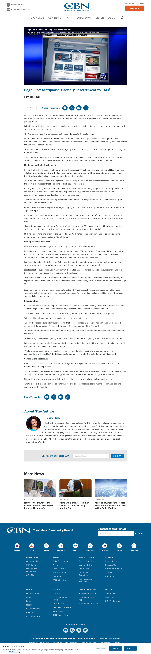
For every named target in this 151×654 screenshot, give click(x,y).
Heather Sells (32, 97)
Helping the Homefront (31, 570)
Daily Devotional (60, 561)
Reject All (115, 648)
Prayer (55, 565)
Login (142, 3)
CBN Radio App (112, 601)
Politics (29, 612)
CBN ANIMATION (87, 589)
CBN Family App (60, 615)
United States (32, 593)
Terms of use (33, 643)
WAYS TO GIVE (86, 557)
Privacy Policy (45, 643)
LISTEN (100, 17)
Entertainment (33, 608)
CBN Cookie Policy (71, 643)
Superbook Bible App (86, 598)
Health (29, 605)
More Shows (58, 611)
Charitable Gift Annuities (86, 573)
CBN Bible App (59, 580)
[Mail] (79, 108)
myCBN (117, 643)
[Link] (86, 108)
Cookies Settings (106, 643)
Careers (108, 572)
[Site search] (122, 18)
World (29, 597)
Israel (28, 601)
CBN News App (33, 616)
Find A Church (59, 572)
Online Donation (86, 561)
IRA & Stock (84, 569)
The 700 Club (35, 17)
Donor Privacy (57, 643)
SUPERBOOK (84, 17)
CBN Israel (31, 565)
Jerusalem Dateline (61, 607)
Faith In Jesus (59, 569)
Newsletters (111, 561)
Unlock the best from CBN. (55, 456)
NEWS (29, 589)
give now (134, 8)
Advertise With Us (113, 569)
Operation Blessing (35, 561)
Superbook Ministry (88, 593)
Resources (57, 576)
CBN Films (31, 575)
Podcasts (109, 597)
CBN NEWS (54, 17)
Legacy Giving (85, 565)
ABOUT (112, 17)
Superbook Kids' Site (88, 603)
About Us (109, 576)
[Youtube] (65, 630)
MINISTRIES (32, 557)
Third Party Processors (89, 643)
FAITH (69, 17)
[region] (75, 648)
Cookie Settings (101, 648)
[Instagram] (78, 630)
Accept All (130, 648)
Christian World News (59, 598)
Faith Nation (58, 603)
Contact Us (129, 3)
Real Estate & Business (85, 580)
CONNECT (110, 557)
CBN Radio (110, 593)
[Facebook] (65, 108)
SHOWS (56, 589)
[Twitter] (72, 108)
